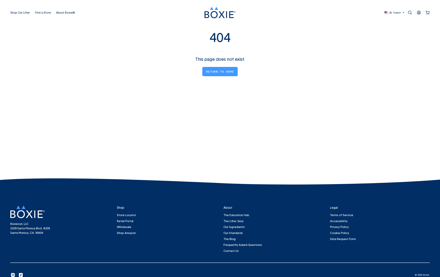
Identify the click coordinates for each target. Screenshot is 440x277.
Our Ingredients (234, 227)
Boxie (426, 274)
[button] (65, 12)
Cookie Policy (339, 233)
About (227, 207)
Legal (334, 207)
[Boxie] (220, 12)
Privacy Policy (339, 227)
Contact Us (231, 251)
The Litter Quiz (233, 221)
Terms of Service (341, 215)
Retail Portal (125, 221)
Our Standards (233, 233)
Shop (120, 207)
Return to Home (220, 71)
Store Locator (126, 215)
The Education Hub (236, 215)
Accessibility (339, 221)
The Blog (229, 239)
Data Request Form (343, 239)
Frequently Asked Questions (242, 245)
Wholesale (124, 227)
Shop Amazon (126, 233)
